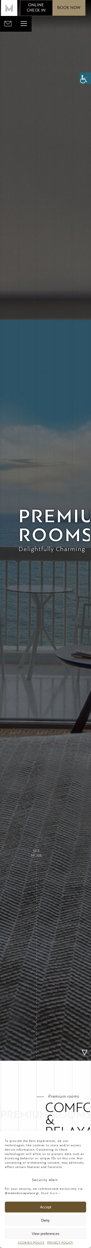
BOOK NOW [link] (69, 8)
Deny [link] (45, 1220)
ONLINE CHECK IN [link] (36, 8)
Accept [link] (45, 1207)
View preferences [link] (45, 1234)
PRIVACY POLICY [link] (60, 1242)
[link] (85, 78)
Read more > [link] (51, 1193)
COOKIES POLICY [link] (31, 1242)
